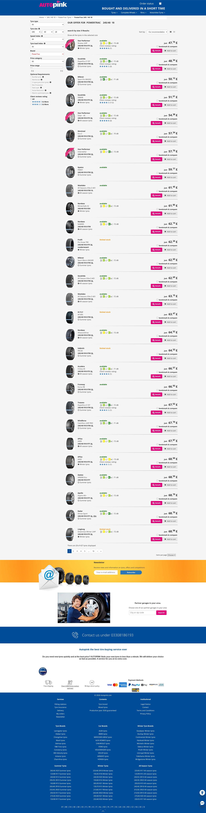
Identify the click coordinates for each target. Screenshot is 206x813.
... (89, 551)
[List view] (170, 32)
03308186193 (121, 635)
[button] (202, 792)
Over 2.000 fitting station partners (70, 687)
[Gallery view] (174, 32)
